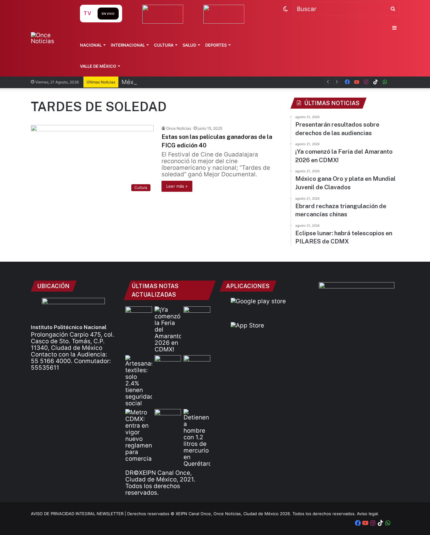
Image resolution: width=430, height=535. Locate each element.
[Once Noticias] (49, 38)
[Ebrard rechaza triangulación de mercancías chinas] (168, 362)
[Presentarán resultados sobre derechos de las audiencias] (138, 314)
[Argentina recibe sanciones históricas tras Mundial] (168, 416)
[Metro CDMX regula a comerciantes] (138, 435)
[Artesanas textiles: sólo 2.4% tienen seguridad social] (138, 381)
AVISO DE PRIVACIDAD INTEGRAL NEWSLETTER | (79, 513)
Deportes (216, 45)
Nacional (91, 45)
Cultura (163, 45)
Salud (189, 45)
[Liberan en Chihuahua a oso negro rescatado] (197, 362)
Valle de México (98, 66)
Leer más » (177, 186)
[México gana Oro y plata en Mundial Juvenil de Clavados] (197, 314)
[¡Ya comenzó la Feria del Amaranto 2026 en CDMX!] (168, 329)
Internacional (128, 45)
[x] (394, 82)
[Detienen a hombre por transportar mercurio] (197, 438)
